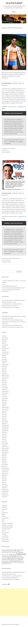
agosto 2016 (4, 400)
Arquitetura (4, 505)
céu (10, 552)
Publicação (4, 534)
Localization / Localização (7, 523)
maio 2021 (4, 357)
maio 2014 (4, 437)
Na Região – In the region (7, 525)
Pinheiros (4, 561)
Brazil (22, 549)
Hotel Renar (14, 557)
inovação (19, 556)
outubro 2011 (5, 493)
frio (18, 555)
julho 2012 (4, 477)
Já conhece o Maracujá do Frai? (16, 319)
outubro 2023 (5, 344)
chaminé (12, 551)
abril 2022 (4, 350)
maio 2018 (4, 384)
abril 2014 (4, 439)
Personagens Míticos (6, 528)
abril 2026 (4, 336)
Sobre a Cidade (5, 537)
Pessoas (3, 530)
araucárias (8, 549)
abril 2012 (4, 482)
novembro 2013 (5, 448)
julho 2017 (4, 394)
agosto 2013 (4, 453)
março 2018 (4, 386)
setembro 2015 (5, 409)
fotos (14, 554)
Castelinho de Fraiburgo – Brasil (9, 302)
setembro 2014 (5, 430)
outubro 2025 (5, 337)
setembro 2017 (5, 393)
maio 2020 (4, 362)
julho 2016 (4, 402)
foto (11, 554)
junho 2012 (4, 478)
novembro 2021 (5, 352)
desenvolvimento (14, 552)
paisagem (20, 559)
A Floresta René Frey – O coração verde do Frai (12, 303)
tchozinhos (10, 562)
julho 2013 (4, 455)
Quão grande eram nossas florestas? (10, 305)
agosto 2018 (4, 378)
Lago (3, 521)
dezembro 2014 (5, 425)
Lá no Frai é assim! (14, 3)
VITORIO (4, 327)
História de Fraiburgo (6, 557)
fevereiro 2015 (5, 421)
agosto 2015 (4, 411)
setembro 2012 (5, 473)
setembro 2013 (5, 452)
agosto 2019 (4, 366)
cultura (18, 551)
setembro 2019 (5, 364)
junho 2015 (4, 414)
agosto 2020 (4, 361)
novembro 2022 (5, 348)
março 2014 (4, 441)
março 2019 (4, 373)
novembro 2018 (5, 377)
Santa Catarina (15, 561)
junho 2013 (4, 457)
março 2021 (4, 359)
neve (16, 559)
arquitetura (14, 549)
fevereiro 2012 (5, 486)
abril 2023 (4, 346)
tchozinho (5, 562)
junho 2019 (4, 368)
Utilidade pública (5, 541)
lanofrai (4, 559)
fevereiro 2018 (5, 387)
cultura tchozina (5, 552)
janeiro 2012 (4, 487)
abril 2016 (4, 405)
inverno (22, 557)
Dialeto (3, 514)
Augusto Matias (5, 321)
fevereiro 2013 (5, 464)
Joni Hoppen (4, 558)
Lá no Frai (9, 559)
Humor (3, 519)
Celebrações (4, 509)
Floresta (3, 516)
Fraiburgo (21, 553)
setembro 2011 (5, 494)
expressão (8, 554)
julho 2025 (4, 341)
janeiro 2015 (4, 423)
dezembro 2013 (5, 446)
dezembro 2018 (5, 375)
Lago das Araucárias (17, 558)
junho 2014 (4, 436)
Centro (8, 551)
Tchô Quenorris (5, 539)
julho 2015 (4, 412)
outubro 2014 (5, 428)
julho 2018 (4, 380)
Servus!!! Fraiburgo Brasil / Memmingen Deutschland (13, 300)
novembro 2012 (5, 469)
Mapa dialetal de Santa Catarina (10, 286)
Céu (3, 510)
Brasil (18, 549)
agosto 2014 (4, 432)
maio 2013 (4, 459)
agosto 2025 (4, 339)
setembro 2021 (5, 353)
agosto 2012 (4, 475)
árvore (9, 563)
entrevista (4, 554)
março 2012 (4, 484)
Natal (14, 559)
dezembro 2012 (5, 468)
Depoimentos (5, 512)
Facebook (20, 106)
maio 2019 (4, 369)
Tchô (15, 562)
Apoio (4, 284)
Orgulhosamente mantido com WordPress (10, 624)
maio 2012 (4, 480)
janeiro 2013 (4, 466)
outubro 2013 (5, 450)
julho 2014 (4, 434)
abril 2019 (4, 371)
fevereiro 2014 (5, 443)
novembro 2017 (5, 391)
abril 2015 (4, 418)
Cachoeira (4, 551)
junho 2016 (4, 403)
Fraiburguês (13, 556)
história (20, 555)
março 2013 (4, 462)
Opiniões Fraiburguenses (7, 527)
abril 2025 (4, 343)
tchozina (22, 561)
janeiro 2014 (4, 444)
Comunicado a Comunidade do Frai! (14, 325)
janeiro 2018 (4, 389)
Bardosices (4, 507)
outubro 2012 (5, 471)
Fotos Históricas (5, 518)
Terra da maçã (4, 563)
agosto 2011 (4, 496)
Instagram (8, 143)
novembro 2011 (5, 491)
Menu (14, 11)
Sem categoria (5, 535)
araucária (3, 549)
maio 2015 (4, 416)
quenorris (8, 561)
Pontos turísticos (5, 532)
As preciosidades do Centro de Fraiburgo (11, 307)
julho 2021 (4, 355)
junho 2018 (4, 382)
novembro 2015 (5, 407)
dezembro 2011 (5, 489)
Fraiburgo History (5, 555)
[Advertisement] (14, 602)
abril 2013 (4, 461)
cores (15, 551)
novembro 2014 (5, 427)
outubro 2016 (5, 398)
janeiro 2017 (4, 396)
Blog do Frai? (5, 291)
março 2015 (4, 419)
